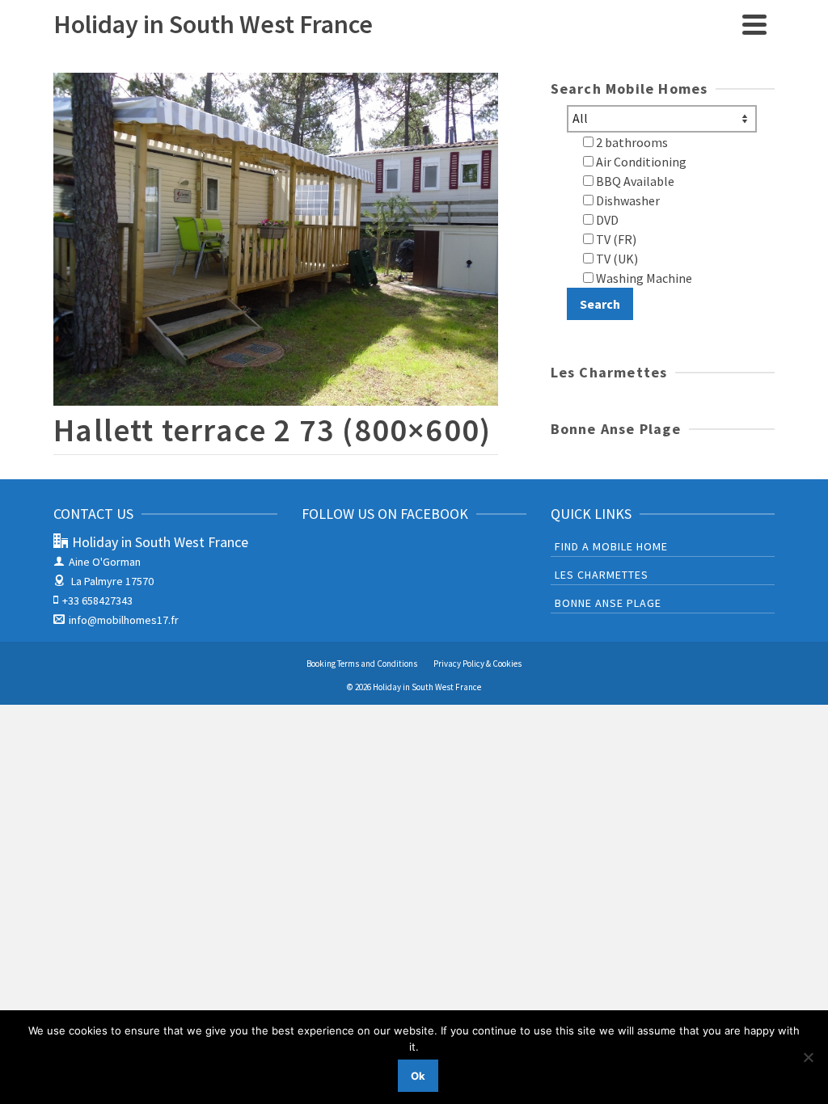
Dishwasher (627, 200)
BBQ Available (634, 181)
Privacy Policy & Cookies (477, 663)
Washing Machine (643, 278)
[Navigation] (754, 24)
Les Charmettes (601, 574)
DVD (606, 220)
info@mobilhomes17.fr (124, 620)
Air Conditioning (640, 162)
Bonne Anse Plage (608, 603)
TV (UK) (616, 259)
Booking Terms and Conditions (361, 663)
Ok (418, 1075)
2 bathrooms (631, 142)
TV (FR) (615, 239)
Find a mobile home (611, 546)
